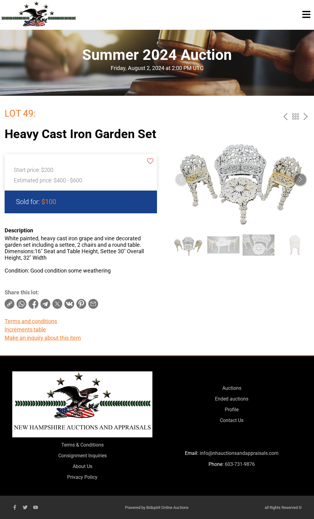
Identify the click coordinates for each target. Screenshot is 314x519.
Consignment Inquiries (82, 456)
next (305, 116)
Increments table (25, 329)
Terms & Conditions (82, 445)
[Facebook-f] (14, 507)
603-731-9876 (240, 464)
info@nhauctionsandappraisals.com (239, 453)
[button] (300, 179)
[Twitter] (25, 507)
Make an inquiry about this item (43, 338)
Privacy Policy (82, 477)
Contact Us (231, 420)
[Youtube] (35, 507)
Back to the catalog (295, 116)
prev (285, 116)
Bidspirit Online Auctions (167, 507)
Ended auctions (231, 399)
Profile (232, 409)
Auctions (231, 388)
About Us (82, 466)
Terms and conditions (31, 321)
